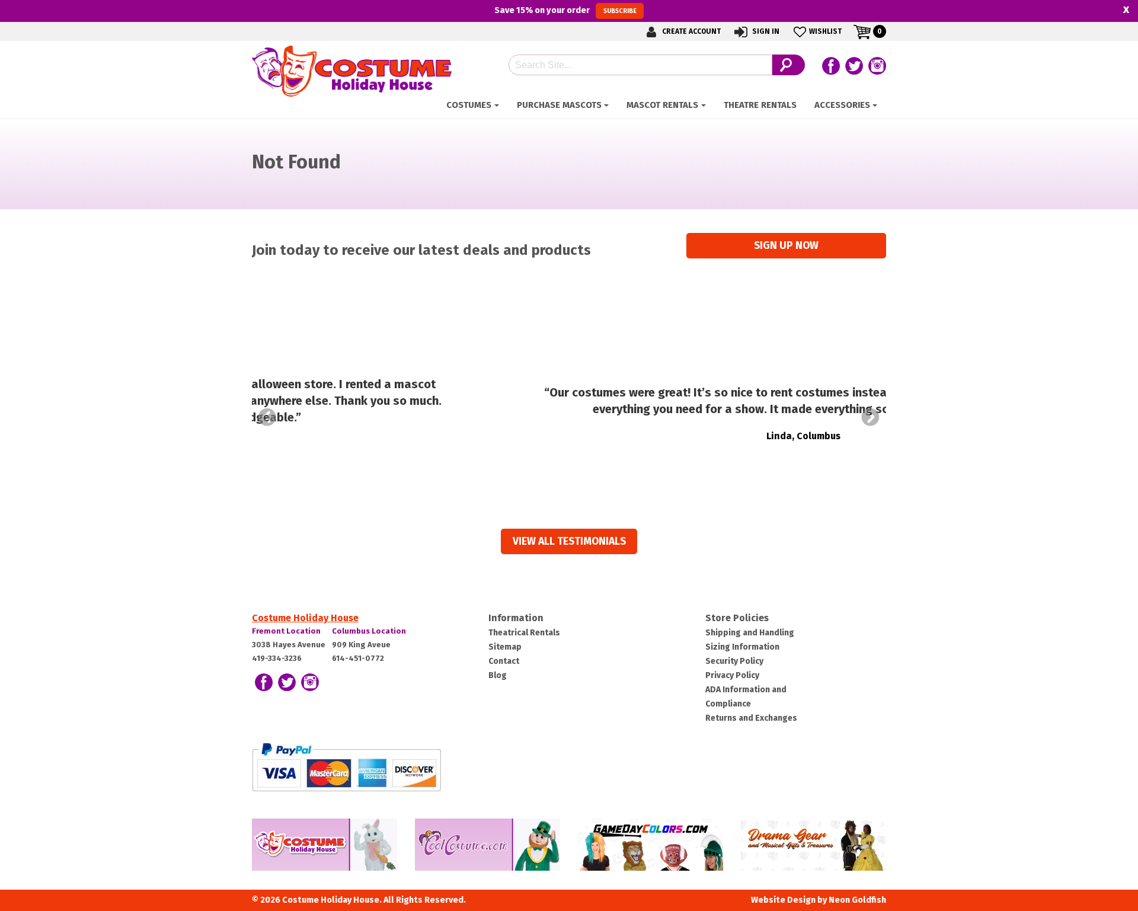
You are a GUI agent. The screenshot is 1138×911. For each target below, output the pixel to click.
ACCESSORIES (842, 105)
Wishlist (825, 31)
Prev (267, 417)
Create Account (690, 31)
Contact (503, 661)
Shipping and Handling (749, 633)
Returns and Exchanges (751, 718)
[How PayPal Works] (346, 766)
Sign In (764, 31)
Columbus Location (369, 630)
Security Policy (734, 661)
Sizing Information (742, 647)
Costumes (468, 105)
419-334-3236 (277, 658)
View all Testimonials (569, 541)
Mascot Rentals (662, 105)
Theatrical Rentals (524, 633)
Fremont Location (286, 630)
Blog (497, 675)
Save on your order (565, 10)
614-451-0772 (358, 658)
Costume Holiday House (305, 618)
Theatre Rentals (760, 105)
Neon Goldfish (857, 900)
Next (870, 417)
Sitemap (505, 647)
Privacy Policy (732, 675)
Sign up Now (786, 245)
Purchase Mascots (559, 105)
